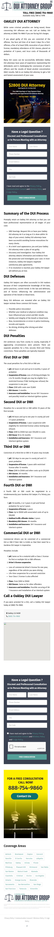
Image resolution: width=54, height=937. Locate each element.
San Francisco (10, 889)
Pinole (35, 863)
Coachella (9, 876)
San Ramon (9, 871)
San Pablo (44, 867)
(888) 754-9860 (17, 605)
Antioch (8, 854)
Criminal (19, 876)
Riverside (33, 880)
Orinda (27, 863)
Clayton (30, 854)
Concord (39, 854)
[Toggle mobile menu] (51, 1)
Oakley (18, 863)
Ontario (8, 880)
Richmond (33, 867)
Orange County (20, 880)
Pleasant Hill (21, 867)
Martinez (8, 863)
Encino (29, 876)
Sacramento (9, 884)
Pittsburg (8, 867)
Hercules (29, 858)
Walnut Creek (23, 871)
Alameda (34, 871)
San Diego (37, 884)
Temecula (22, 889)
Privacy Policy (35, 186)
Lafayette (39, 858)
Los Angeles (39, 876)
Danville (8, 858)
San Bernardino (24, 884)
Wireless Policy (36, 189)
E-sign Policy (12, 192)
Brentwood (19, 854)
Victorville (34, 889)
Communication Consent (16, 189)
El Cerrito (18, 858)
